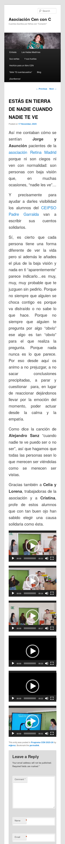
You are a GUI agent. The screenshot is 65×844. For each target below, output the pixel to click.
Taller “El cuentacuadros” (20, 72)
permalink (34, 745)
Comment (20, 779)
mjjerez (12, 745)
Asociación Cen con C (30, 19)
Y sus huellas (30, 58)
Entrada (12, 52)
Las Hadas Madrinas (31, 52)
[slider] (30, 558)
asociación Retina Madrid (32, 152)
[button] (32, 546)
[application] (32, 546)
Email (20, 837)
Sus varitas (14, 58)
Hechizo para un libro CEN (21, 65)
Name (20, 820)
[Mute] (46, 558)
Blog (39, 72)
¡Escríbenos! (14, 78)
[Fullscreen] (52, 558)
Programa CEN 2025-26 (42, 742)
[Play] (13, 558)
